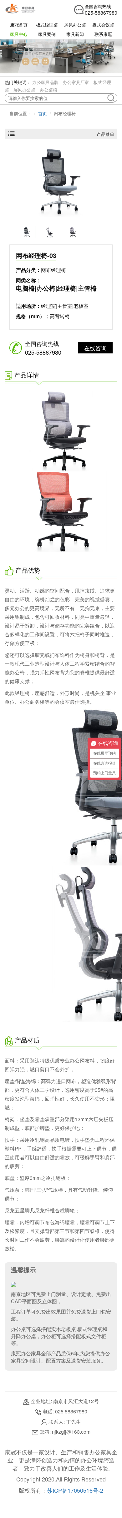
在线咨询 (95, 348)
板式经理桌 (47, 25)
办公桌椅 (48, 89)
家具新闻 (75, 34)
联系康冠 (103, 34)
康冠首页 (19, 25)
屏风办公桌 (75, 25)
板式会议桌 (103, 25)
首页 (42, 113)
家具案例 (47, 34)
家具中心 (19, 34)
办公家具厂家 (76, 82)
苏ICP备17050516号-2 (75, 1490)
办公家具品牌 (45, 82)
